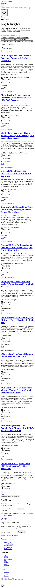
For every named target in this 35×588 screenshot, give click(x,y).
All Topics (4, 37)
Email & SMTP (21, 39)
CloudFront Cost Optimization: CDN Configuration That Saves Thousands (15, 466)
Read (2, 88)
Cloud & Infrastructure (22, 37)
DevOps (3, 39)
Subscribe (20, 508)
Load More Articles (10, 496)
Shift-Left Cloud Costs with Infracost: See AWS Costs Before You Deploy (16, 173)
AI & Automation (11, 39)
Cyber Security (8, 544)
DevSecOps (7, 542)
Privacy (6, 572)
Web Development (19, 41)
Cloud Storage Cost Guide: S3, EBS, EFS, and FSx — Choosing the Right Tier (17, 320)
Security (6, 576)
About (18, 8)
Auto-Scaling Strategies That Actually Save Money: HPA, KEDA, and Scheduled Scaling (17, 428)
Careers (25, 8)
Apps (29, 8)
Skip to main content (6, 1)
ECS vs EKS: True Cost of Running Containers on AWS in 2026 (17, 355)
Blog (21, 8)
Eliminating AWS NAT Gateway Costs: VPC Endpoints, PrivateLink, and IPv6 (17, 283)
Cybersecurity (11, 37)
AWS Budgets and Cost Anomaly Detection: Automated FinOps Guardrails (16, 58)
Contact (3, 17)
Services (3, 8)
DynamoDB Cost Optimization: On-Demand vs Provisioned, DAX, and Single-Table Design (17, 247)
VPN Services (8, 549)
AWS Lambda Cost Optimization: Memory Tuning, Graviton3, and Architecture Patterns (16, 390)
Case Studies (13, 8)
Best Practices (29, 41)
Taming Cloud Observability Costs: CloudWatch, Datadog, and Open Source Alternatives (17, 209)
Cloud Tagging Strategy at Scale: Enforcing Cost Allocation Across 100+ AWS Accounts (16, 97)
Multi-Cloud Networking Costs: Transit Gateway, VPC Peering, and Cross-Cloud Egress (17, 135)
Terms (6, 574)
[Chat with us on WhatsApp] (2, 585)
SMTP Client (8, 547)
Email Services (8, 545)
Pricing (7, 8)
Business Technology (7, 41)
